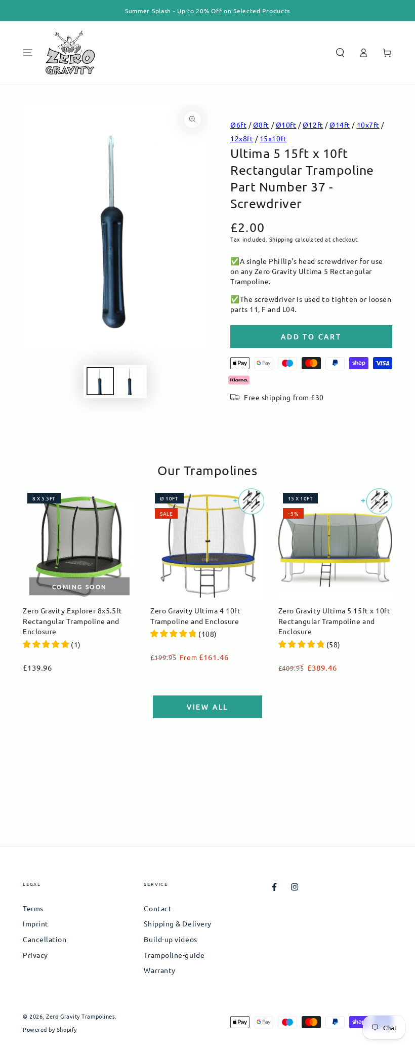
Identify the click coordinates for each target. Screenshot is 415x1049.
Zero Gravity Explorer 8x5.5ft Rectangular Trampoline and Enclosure (72, 621)
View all (207, 706)
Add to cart (311, 336)
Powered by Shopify (50, 1029)
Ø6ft (238, 124)
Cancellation (44, 939)
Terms (33, 908)
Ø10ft (286, 124)
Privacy (35, 954)
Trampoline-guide (174, 954)
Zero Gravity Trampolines (80, 1016)
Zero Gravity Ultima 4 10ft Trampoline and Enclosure (195, 616)
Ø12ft (313, 124)
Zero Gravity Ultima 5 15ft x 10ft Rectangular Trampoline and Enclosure (334, 621)
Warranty (159, 970)
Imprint (36, 923)
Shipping (281, 239)
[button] (340, 53)
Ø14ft (339, 124)
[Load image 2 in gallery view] (130, 381)
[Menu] (28, 53)
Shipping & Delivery (177, 923)
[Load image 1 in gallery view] (100, 381)
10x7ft (368, 124)
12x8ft (241, 138)
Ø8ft (261, 124)
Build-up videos (170, 939)
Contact (158, 908)
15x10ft (273, 138)
